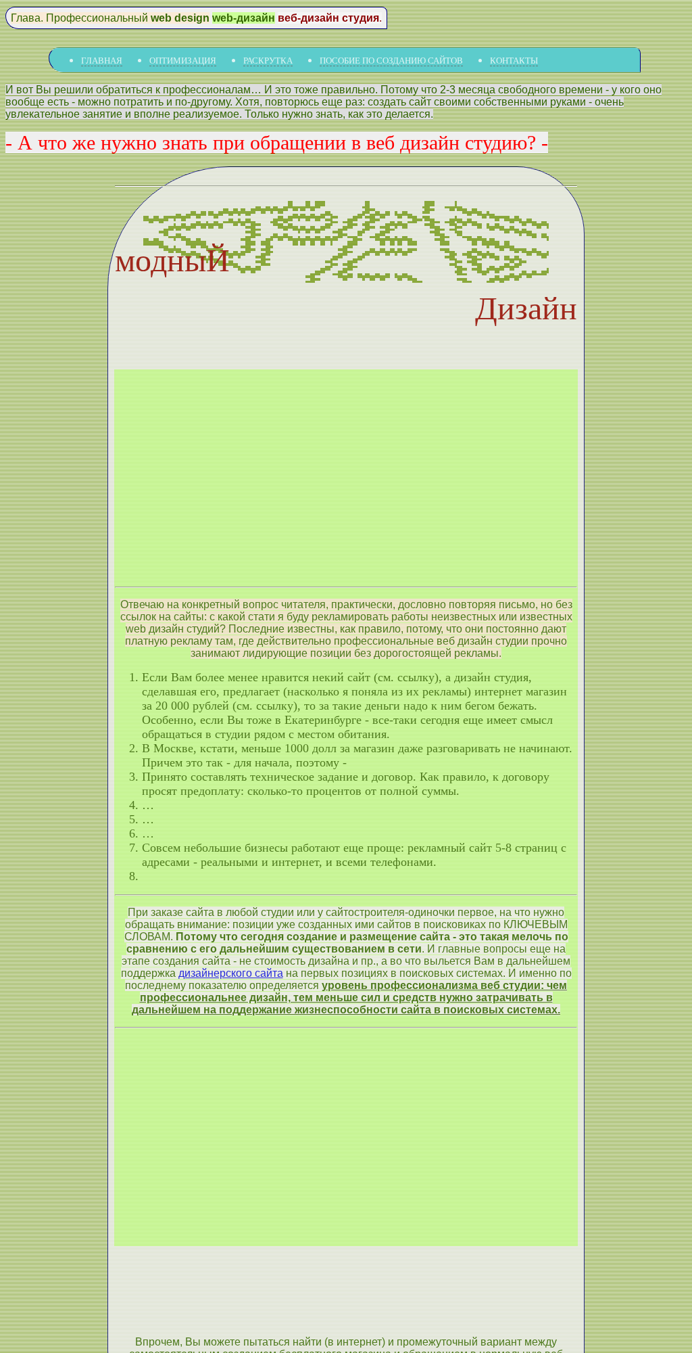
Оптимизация (182, 60)
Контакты (514, 60)
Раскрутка (268, 60)
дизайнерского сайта (230, 973)
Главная (101, 60)
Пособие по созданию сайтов (391, 60)
